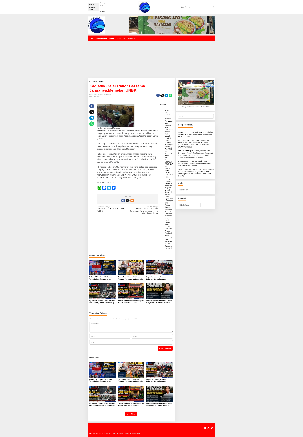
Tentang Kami (110, 433)
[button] (213, 7)
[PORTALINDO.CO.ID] (144, 7)
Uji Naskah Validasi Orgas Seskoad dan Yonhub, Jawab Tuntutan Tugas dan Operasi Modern (102, 302)
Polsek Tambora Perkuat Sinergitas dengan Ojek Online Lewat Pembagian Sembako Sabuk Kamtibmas (131, 302)
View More (131, 414)
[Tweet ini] (162, 95)
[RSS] (132, 200)
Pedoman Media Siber (132, 433)
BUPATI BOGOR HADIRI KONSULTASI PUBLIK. (111, 209)
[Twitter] (127, 200)
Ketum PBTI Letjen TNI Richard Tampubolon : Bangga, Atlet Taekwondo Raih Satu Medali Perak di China (169, 125)
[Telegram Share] (166, 95)
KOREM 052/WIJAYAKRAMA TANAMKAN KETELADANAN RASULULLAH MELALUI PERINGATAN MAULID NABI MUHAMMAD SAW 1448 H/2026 (169, 160)
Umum (91, 96)
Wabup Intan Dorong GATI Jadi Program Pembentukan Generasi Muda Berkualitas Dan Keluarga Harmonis (168, 235)
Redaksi (120, 433)
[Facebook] (123, 200)
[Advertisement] (151, 58)
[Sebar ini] (158, 95)
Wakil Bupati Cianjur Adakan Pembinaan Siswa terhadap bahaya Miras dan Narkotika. (144, 210)
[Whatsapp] (170, 95)
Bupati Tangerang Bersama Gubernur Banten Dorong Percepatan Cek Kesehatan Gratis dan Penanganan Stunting (158, 278)
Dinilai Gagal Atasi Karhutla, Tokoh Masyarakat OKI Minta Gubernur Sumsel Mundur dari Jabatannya (159, 302)
